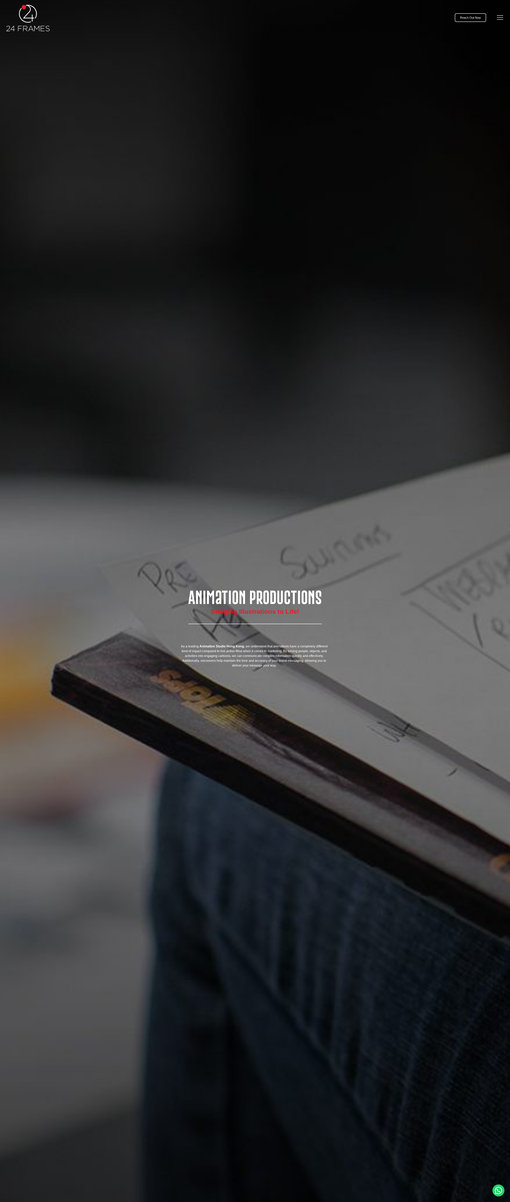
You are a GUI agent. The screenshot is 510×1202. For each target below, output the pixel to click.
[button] (498, 1190)
